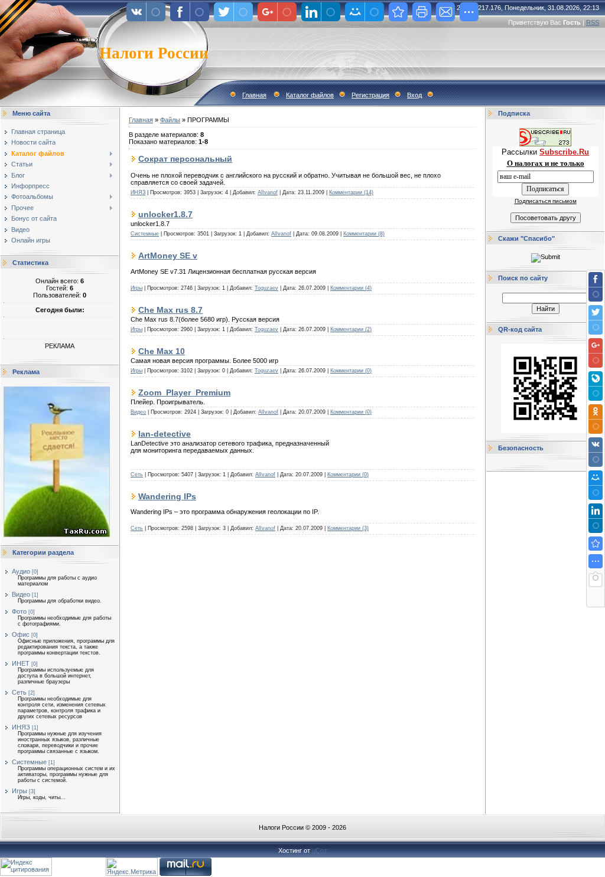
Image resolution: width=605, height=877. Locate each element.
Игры (19, 790)
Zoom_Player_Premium (184, 392)
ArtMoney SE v (167, 255)
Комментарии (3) (348, 528)
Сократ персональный (185, 158)
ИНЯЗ (21, 727)
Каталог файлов (310, 95)
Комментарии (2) (351, 329)
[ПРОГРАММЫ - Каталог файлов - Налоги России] (595, 543)
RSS (592, 22)
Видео (21, 594)
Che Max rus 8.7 (170, 310)
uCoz (319, 850)
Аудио (21, 571)
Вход (414, 95)
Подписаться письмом (546, 201)
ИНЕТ (21, 663)
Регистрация (370, 95)
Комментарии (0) (351, 371)
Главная (254, 95)
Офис (21, 634)
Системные (29, 761)
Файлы (170, 119)
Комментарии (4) (351, 288)
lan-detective (164, 433)
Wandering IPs (167, 496)
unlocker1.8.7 (165, 214)
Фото (19, 611)
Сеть (19, 692)
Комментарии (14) (351, 192)
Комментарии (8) (364, 234)
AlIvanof (268, 192)
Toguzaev (266, 288)
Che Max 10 (161, 351)
